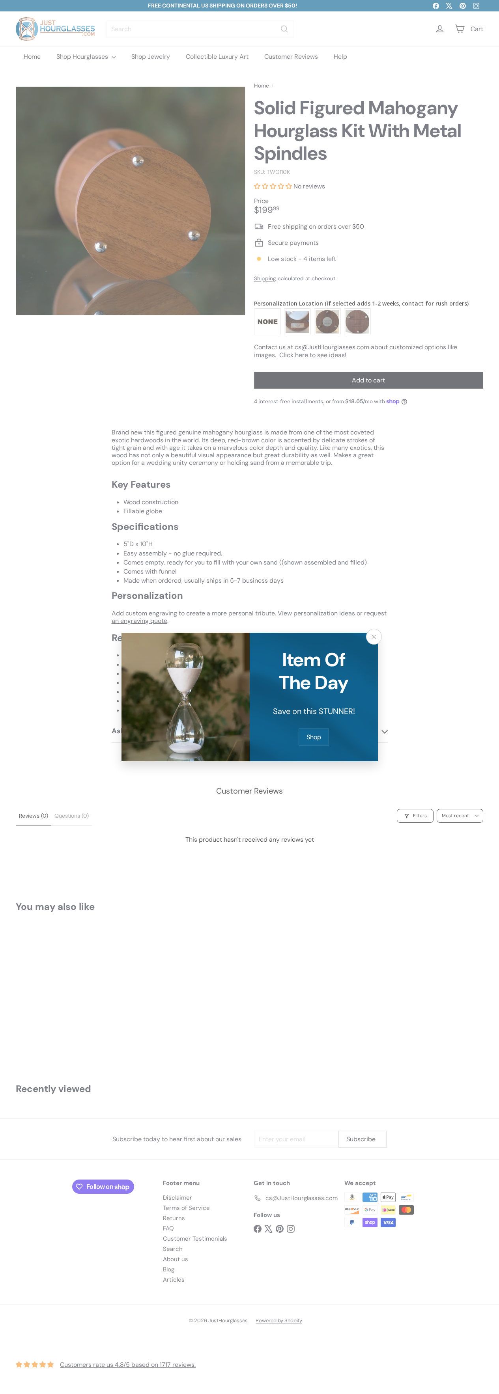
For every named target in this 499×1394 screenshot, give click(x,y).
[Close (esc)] (374, 637)
